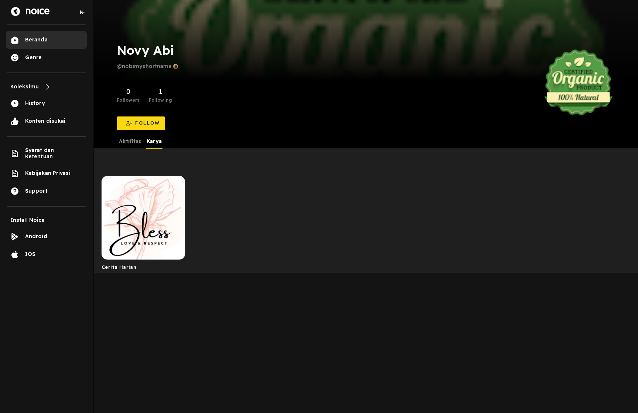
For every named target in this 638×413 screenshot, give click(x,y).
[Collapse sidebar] (82, 12)
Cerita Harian (119, 267)
